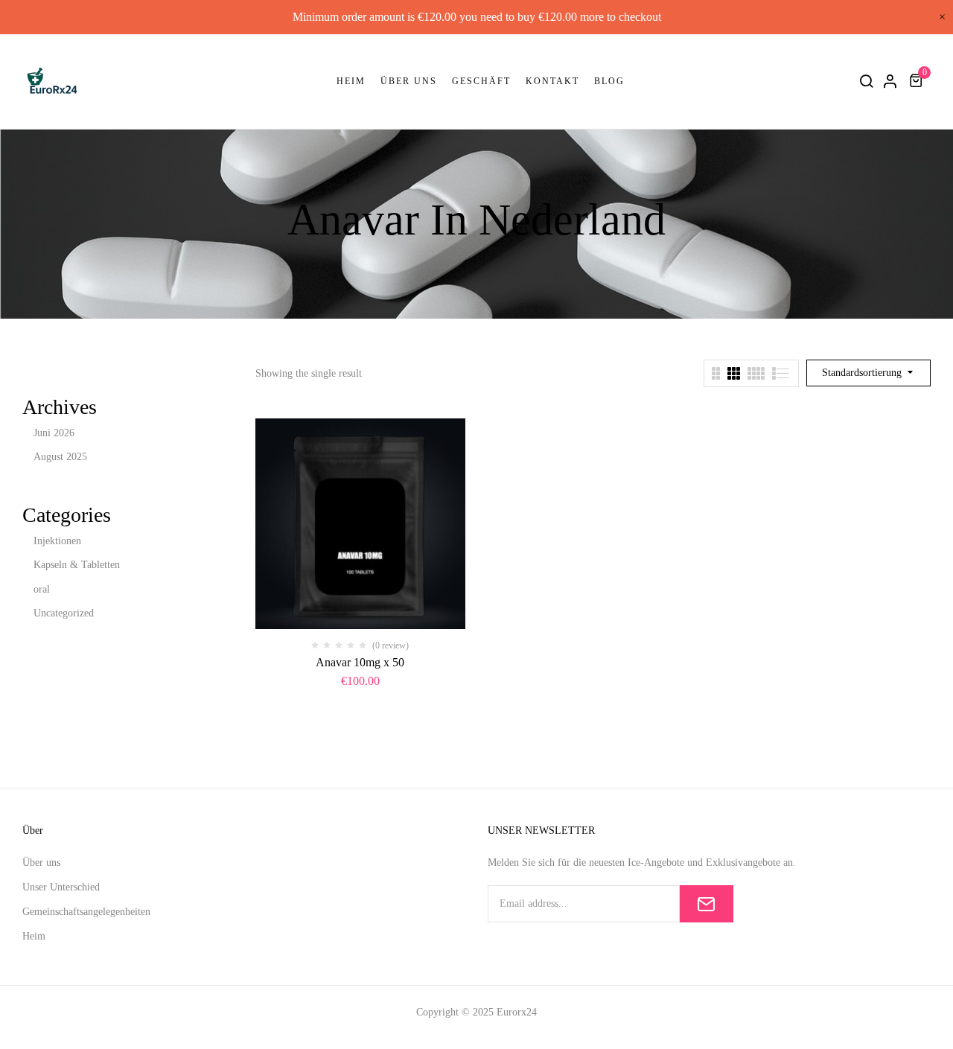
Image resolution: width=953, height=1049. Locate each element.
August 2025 (60, 456)
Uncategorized (64, 613)
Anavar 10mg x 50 (360, 662)
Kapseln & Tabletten (77, 564)
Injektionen (57, 540)
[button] (918, 80)
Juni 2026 (54, 433)
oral (42, 589)
